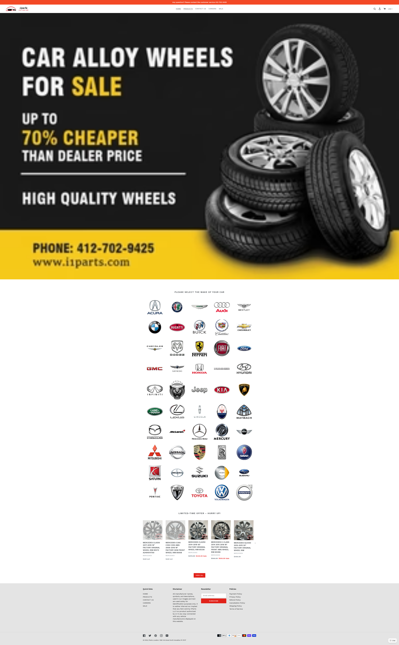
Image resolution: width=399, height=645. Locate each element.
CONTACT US (148, 600)
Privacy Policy (235, 597)
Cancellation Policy (237, 603)
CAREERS (147, 603)
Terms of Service (236, 609)
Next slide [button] (255, 543)
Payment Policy (235, 594)
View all (199, 575)
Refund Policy (235, 600)
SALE (145, 606)
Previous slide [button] (141, 543)
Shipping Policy (235, 606)
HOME (145, 594)
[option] (151, 542)
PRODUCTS (147, 597)
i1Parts (150, 640)
